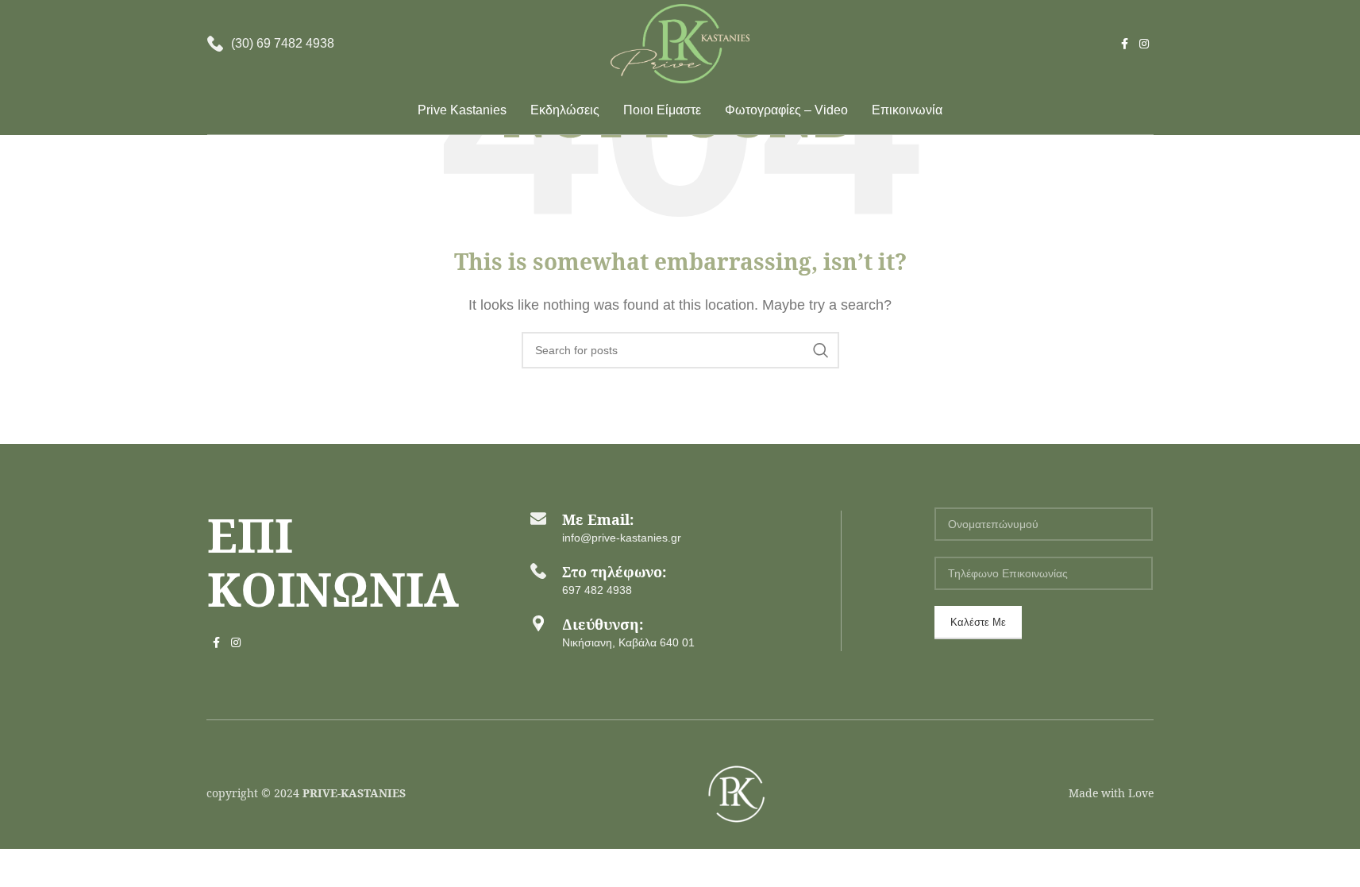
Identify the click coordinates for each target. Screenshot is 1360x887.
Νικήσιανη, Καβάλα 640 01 (628, 642)
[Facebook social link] (1125, 44)
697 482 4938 (597, 590)
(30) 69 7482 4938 (282, 43)
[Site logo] (680, 42)
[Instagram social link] (1144, 44)
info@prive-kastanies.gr (621, 537)
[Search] (821, 350)
